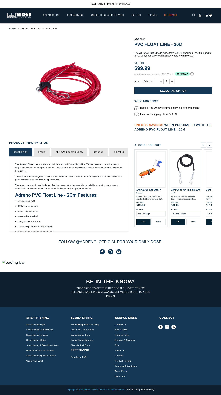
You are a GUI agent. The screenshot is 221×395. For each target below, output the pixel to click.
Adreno (139, 39)
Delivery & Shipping (125, 340)
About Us (119, 350)
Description (21, 152)
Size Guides (121, 329)
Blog (117, 345)
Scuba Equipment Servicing (85, 324)
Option (140, 209)
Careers (119, 355)
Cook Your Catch (35, 361)
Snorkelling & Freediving (107, 15)
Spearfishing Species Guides (41, 355)
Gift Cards (120, 376)
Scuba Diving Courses (82, 340)
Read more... (186, 55)
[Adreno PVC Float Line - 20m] (69, 85)
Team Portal (121, 371)
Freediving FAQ (79, 357)
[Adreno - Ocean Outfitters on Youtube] (173, 327)
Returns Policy (122, 335)
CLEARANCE (171, 15)
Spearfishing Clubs (36, 340)
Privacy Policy (147, 389)
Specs (41, 152)
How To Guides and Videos (40, 350)
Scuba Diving (75, 15)
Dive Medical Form (80, 345)
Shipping (119, 152)
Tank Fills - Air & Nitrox (82, 329)
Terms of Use (132, 389)
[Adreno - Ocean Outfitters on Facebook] (160, 327)
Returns (98, 152)
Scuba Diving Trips (80, 335)
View (158, 222)
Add (143, 222)
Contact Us (120, 324)
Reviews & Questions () (69, 152)
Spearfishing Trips (35, 324)
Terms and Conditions (126, 366)
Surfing (136, 15)
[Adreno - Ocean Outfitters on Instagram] (167, 327)
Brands (152, 15)
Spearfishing (51, 15)
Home (12, 28)
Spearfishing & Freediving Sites (42, 345)
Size (137, 81)
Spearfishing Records (37, 335)
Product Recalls (123, 361)
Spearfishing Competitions (39, 329)
